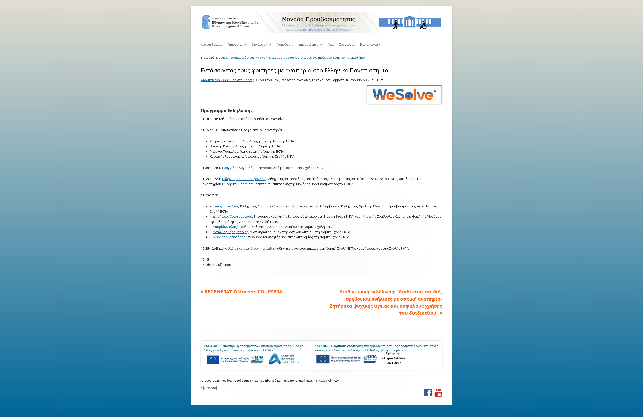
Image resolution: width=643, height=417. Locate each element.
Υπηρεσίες (234, 44)
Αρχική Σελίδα (211, 44)
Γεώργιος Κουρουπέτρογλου (243, 178)
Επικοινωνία (369, 44)
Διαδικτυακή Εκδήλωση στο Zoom (226, 80)
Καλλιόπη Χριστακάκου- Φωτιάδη (248, 248)
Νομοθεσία (285, 44)
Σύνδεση (210, 388)
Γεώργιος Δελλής (226, 206)
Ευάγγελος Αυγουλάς (238, 167)
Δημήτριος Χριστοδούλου (232, 216)
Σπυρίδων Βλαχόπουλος (231, 226)
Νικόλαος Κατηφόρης (229, 237)
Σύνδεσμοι (347, 44)
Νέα (331, 44)
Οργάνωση (259, 44)
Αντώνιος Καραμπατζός (230, 232)
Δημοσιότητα (308, 44)
